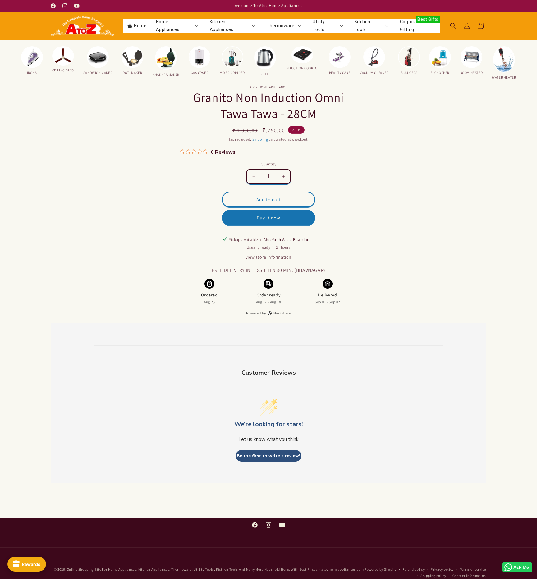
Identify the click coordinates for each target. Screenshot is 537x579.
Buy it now (268, 218)
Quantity (268, 164)
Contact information (469, 575)
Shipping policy (433, 575)
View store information (268, 257)
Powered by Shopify (381, 569)
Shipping (260, 139)
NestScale (282, 313)
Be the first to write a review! (268, 456)
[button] (453, 26)
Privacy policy (442, 569)
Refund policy (413, 569)
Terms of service (473, 569)
